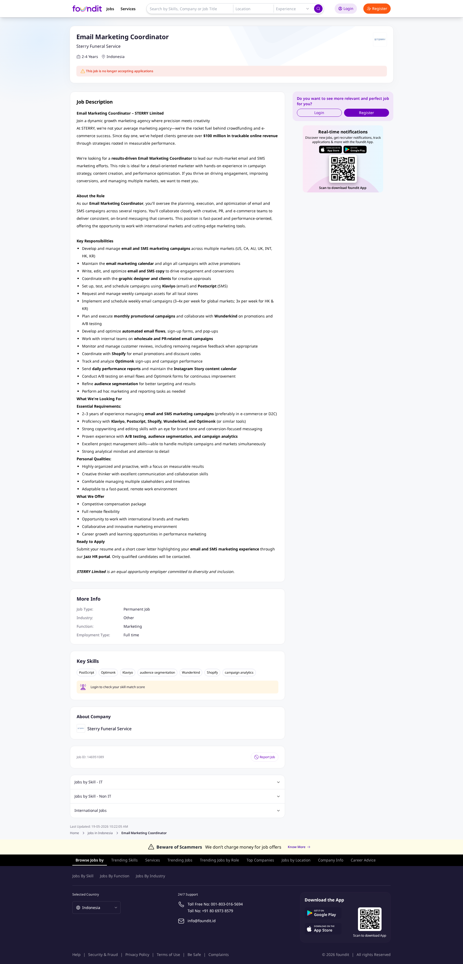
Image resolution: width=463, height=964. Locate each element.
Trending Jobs (179, 860)
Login (348, 8)
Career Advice (363, 860)
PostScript (86, 672)
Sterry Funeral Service (98, 46)
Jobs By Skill (83, 875)
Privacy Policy (137, 954)
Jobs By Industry (150, 875)
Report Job (267, 757)
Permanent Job (137, 609)
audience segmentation (157, 672)
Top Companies (260, 860)
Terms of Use (168, 954)
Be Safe (194, 954)
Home (74, 833)
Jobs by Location (296, 860)
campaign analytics (239, 672)
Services (128, 8)
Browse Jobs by (90, 860)
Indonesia (116, 56)
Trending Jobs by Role (219, 860)
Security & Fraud (103, 954)
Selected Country (85, 894)
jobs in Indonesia (100, 833)
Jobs (110, 8)
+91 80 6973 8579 (217, 910)
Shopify (212, 672)
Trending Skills (124, 860)
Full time (131, 634)
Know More (296, 847)
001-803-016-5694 (227, 904)
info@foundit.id (202, 920)
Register (379, 8)
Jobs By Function (114, 875)
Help (76, 954)
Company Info (330, 860)
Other (129, 617)
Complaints (218, 954)
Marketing (133, 626)
